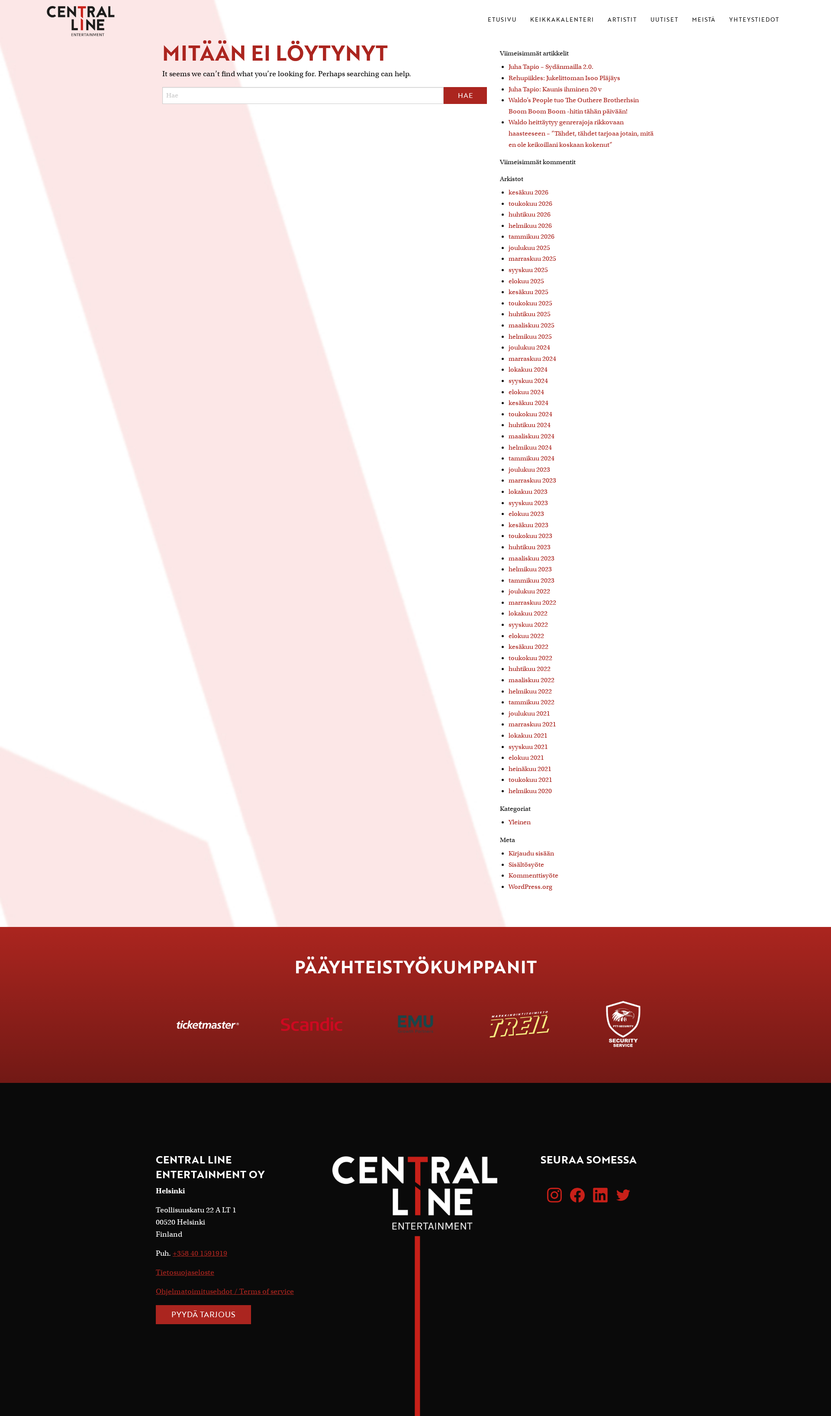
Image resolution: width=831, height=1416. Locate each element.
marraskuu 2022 (532, 602)
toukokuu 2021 (530, 780)
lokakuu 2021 (528, 735)
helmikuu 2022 (530, 691)
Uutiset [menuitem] (664, 20)
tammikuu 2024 (531, 458)
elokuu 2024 (526, 392)
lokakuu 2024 (528, 369)
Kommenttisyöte (533, 875)
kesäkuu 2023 (528, 525)
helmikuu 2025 (530, 336)
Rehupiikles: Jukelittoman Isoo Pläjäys (564, 78)
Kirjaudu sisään (531, 853)
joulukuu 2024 (529, 347)
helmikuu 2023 (530, 569)
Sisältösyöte (526, 864)
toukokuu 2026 (530, 203)
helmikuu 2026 (530, 226)
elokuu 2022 (526, 636)
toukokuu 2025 (530, 303)
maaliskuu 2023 (531, 558)
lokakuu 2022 (528, 613)
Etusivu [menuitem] (502, 20)
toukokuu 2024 (530, 414)
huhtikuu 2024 (530, 425)
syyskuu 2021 (528, 747)
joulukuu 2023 (529, 469)
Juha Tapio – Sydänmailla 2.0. (551, 67)
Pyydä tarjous (203, 1314)
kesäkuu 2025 (528, 292)
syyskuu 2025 (528, 270)
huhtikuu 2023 (530, 547)
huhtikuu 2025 (530, 314)
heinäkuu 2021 (530, 769)
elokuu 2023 (526, 514)
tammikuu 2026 (531, 236)
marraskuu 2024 (532, 359)
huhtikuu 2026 (530, 214)
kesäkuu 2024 (528, 403)
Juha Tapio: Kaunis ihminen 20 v (555, 89)
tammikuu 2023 (531, 580)
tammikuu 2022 (531, 702)
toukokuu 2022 (530, 658)
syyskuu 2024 (528, 381)
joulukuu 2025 (529, 248)
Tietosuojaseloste (185, 1272)
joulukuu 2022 (529, 591)
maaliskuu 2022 (531, 680)
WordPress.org (530, 887)
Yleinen (520, 822)
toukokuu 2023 (530, 536)
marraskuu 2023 (532, 480)
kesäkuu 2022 (528, 647)
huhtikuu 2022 (530, 669)
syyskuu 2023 (528, 503)
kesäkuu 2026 (528, 192)
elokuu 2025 (526, 281)
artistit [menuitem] (622, 20)
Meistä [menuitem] (703, 20)
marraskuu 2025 (532, 258)
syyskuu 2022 (528, 625)
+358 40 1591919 (200, 1253)
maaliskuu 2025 (531, 325)
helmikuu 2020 (530, 791)
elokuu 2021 (526, 757)
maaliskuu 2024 (531, 436)
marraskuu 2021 (532, 724)
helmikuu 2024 (530, 447)
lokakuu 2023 (528, 492)
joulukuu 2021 (529, 713)
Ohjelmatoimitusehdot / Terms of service (225, 1291)
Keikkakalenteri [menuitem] (562, 20)
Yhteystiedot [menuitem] (754, 20)
